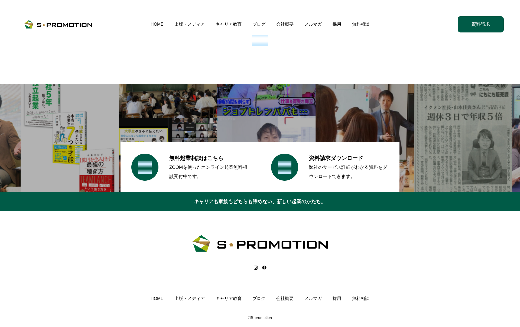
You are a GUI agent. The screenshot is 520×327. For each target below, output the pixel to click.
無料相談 (360, 24)
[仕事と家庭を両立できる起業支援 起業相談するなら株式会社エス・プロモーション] (58, 24)
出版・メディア (189, 24)
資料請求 (481, 24)
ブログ (258, 24)
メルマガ (313, 24)
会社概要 (285, 24)
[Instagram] (255, 267)
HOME (157, 24)
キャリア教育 (229, 24)
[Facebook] (264, 267)
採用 (337, 24)
